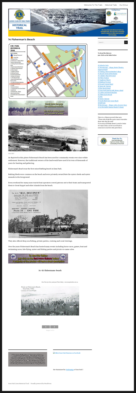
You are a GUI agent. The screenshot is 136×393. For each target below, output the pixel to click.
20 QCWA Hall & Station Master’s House (111, 107)
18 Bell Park (101, 103)
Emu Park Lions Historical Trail (18, 383)
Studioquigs (70, 370)
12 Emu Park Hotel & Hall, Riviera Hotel (110, 90)
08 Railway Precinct (104, 82)
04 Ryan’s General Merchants (107, 74)
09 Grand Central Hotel (105, 84)
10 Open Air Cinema (104, 86)
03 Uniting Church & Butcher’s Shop (109, 72)
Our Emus (123, 5)
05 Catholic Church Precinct (107, 76)
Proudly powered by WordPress (41, 383)
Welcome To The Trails (93, 5)
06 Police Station (103, 78)
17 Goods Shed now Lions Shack (108, 101)
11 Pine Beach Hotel (104, 88)
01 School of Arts (103, 65)
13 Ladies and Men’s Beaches (107, 92)
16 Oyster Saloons (103, 99)
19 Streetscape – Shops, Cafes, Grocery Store (112, 105)
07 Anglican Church (104, 80)
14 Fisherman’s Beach (105, 95)
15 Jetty (100, 97)
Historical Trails (111, 5)
